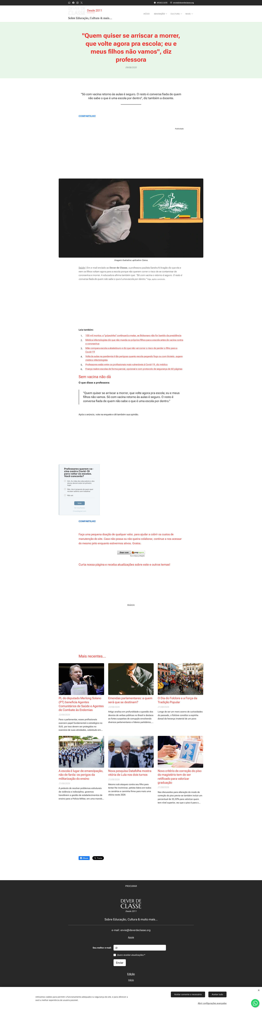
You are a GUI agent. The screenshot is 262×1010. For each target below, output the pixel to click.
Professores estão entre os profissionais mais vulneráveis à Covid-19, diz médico (126, 364)
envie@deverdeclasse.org (183, 2)
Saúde (82, 267)
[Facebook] (73, 2)
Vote (79, 503)
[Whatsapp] (69, 2)
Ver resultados (79, 508)
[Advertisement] (131, 154)
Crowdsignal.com (79, 511)
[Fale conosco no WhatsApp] (255, 1003)
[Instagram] (77, 2)
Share (85, 858)
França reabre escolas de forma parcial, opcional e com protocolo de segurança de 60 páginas (133, 369)
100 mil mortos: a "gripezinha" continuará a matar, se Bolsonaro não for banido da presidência (133, 335)
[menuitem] (147, 13)
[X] (81, 2)
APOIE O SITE (162, 2)
